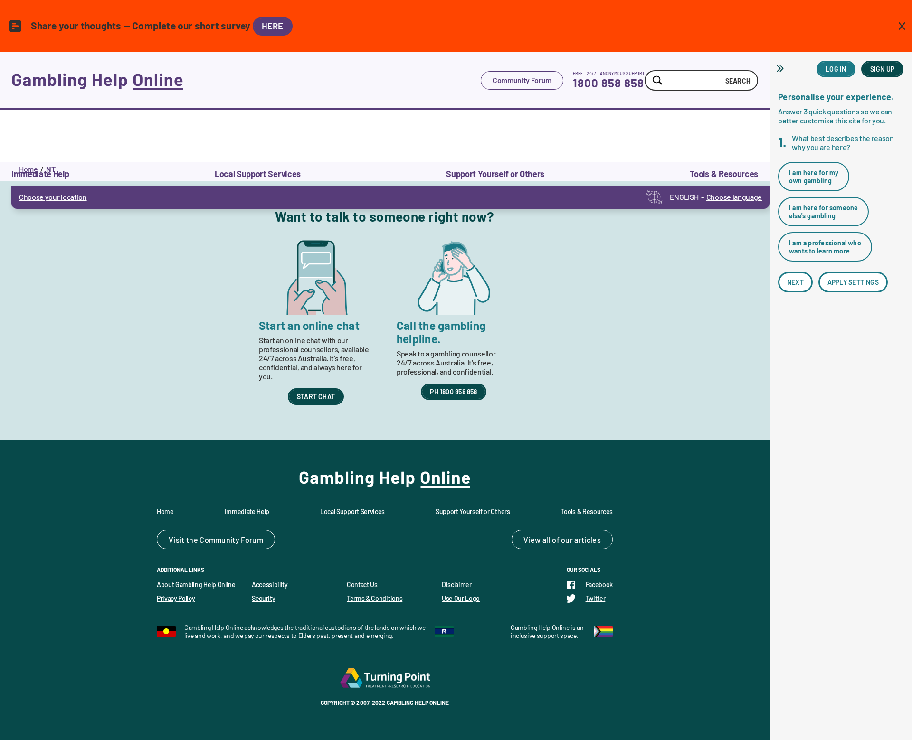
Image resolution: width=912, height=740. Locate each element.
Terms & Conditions (374, 598)
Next (795, 282)
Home (28, 168)
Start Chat (316, 397)
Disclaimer (457, 585)
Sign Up (882, 69)
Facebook (599, 585)
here (273, 26)
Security (263, 598)
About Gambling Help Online (196, 585)
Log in (836, 69)
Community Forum (522, 79)
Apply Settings (853, 282)
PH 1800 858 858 (453, 392)
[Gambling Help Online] (246, 80)
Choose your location (53, 196)
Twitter (596, 598)
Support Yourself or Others (473, 511)
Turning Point (384, 678)
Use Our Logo (461, 598)
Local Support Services (352, 511)
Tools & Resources (586, 511)
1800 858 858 (608, 83)
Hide (781, 68)
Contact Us (362, 585)
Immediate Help (247, 511)
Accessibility (270, 585)
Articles (587, 539)
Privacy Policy (176, 598)
